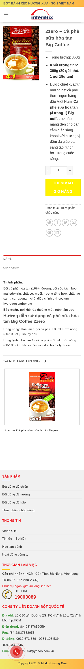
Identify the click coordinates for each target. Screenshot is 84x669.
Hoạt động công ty (15, 554)
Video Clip (9, 531)
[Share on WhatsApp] (49, 222)
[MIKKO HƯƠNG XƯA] (42, 14)
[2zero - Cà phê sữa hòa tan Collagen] (42, 397)
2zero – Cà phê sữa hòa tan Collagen (31, 430)
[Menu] (6, 14)
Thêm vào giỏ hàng (63, 187)
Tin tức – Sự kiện (14, 538)
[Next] (20, 84)
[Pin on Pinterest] (49, 233)
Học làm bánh (12, 546)
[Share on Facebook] (57, 222)
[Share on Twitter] (65, 222)
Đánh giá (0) (11, 267)
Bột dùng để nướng (16, 494)
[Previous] (7, 84)
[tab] (42, 259)
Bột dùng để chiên (15, 486)
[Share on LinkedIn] (57, 233)
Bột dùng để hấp (14, 502)
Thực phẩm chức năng (18, 510)
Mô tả (7, 259)
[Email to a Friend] (73, 222)
